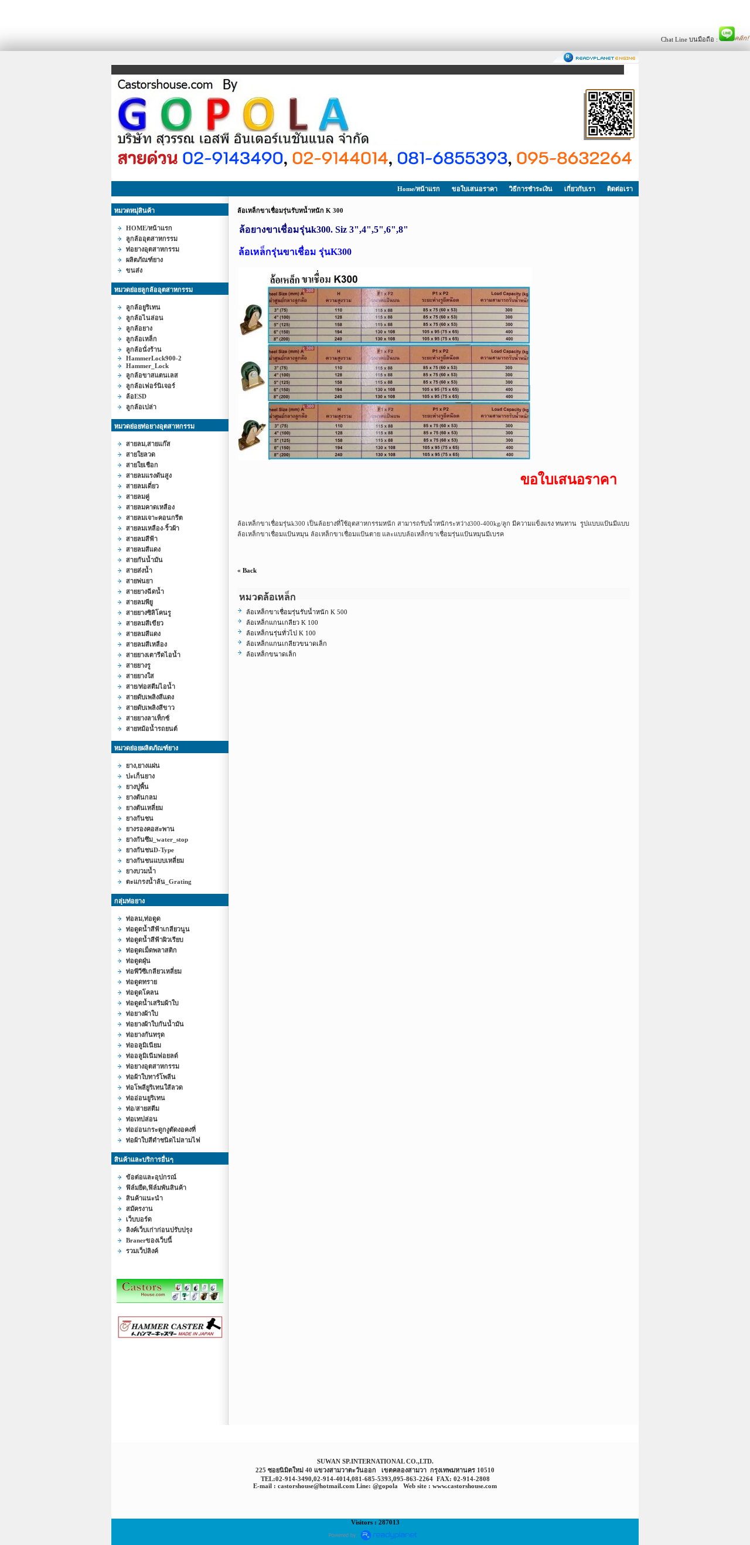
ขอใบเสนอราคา (474, 188)
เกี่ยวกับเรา (579, 188)
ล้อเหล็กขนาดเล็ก (271, 654)
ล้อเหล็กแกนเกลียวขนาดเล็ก (286, 643)
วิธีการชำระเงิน (531, 188)
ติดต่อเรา (620, 188)
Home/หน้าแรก (418, 188)
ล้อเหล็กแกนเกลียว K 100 (282, 622)
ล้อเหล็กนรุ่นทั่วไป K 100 (281, 633)
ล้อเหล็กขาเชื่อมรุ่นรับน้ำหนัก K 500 (296, 611)
